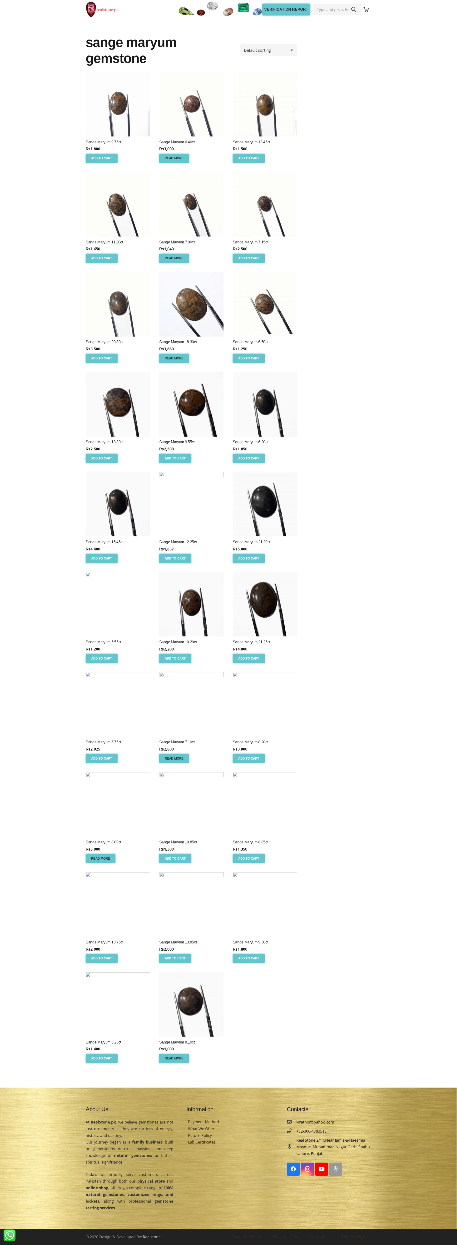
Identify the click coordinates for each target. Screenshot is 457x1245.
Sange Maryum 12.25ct (178, 542)
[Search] (353, 9)
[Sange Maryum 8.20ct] (265, 704)
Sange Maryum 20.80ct (104, 342)
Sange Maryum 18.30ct (178, 342)
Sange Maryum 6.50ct (250, 342)
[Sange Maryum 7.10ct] (191, 704)
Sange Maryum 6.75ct (103, 742)
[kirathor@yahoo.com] (291, 1122)
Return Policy (200, 1135)
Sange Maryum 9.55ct (177, 442)
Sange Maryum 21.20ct (251, 542)
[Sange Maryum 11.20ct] (118, 204)
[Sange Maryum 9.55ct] (191, 404)
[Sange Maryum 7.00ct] (191, 204)
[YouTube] (321, 1169)
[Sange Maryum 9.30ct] (265, 904)
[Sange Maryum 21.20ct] (265, 504)
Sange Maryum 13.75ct (104, 942)
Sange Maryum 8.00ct (103, 842)
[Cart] (366, 9)
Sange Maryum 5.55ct (103, 642)
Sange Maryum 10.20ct (178, 642)
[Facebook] (293, 1169)
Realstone (152, 1237)
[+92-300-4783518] (291, 1131)
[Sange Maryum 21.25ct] (265, 604)
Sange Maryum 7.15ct (250, 242)
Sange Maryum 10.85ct (178, 842)
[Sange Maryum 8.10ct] (191, 1004)
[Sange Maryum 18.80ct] (118, 404)
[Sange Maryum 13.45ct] (265, 104)
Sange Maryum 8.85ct (250, 842)
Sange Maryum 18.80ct (104, 442)
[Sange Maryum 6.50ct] (265, 304)
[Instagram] (307, 1169)
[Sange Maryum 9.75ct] (118, 104)
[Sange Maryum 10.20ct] (191, 604)
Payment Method (203, 1121)
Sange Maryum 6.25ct (103, 1042)
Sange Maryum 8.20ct (250, 742)
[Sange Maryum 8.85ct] (265, 804)
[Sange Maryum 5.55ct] (118, 604)
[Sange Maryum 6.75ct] (118, 704)
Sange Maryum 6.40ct (177, 142)
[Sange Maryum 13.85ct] (191, 904)
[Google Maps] (335, 1169)
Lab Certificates (202, 1142)
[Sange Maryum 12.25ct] (191, 504)
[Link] (102, 9)
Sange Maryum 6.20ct (250, 442)
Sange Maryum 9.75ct (103, 142)
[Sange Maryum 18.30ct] (191, 304)
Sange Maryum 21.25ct (251, 642)
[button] (102, 158)
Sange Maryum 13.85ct (178, 942)
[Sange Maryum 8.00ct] (118, 804)
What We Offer (201, 1128)
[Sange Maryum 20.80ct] (118, 304)
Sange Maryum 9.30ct (250, 942)
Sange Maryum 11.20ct (104, 242)
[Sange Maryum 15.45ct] (118, 504)
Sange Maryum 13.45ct (251, 142)
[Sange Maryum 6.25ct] (118, 1004)
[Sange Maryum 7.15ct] (265, 204)
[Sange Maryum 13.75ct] (118, 904)
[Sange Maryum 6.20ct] (265, 404)
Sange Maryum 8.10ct (177, 1042)
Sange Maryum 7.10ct (177, 742)
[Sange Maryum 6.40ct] (191, 104)
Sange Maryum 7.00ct (177, 242)
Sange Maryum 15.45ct (104, 542)
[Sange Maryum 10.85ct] (191, 804)
